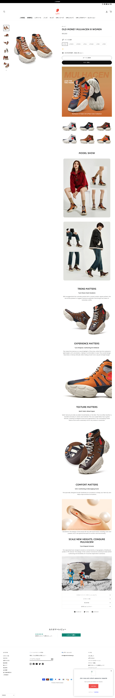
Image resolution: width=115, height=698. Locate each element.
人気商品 (22, 17)
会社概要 (5, 670)
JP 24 (84, 44)
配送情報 (86, 602)
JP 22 (64, 44)
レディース (38, 17)
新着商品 (29, 17)
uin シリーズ (60, 17)
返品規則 (5, 667)
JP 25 (98, 44)
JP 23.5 (78, 44)
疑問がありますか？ (86, 606)
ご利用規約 (5, 674)
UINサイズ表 (86, 598)
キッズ (52, 17)
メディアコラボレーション (94, 660)
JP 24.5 (91, 44)
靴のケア (5, 665)
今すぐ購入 (87, 62)
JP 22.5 (71, 44)
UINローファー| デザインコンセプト (87, 595)
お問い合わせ (91, 658)
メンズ (45, 17)
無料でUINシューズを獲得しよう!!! (96, 665)
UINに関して (91, 655)
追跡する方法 (6, 660)
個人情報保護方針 (7, 672)
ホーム (63, 26)
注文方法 (5, 658)
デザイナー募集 (92, 663)
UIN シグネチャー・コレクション (85, 17)
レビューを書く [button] (71, 635)
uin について (70, 17)
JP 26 (104, 44)
